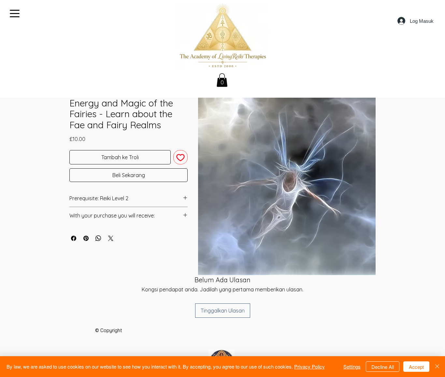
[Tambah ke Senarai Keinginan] (180, 157)
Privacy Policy (309, 366)
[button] (222, 80)
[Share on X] (111, 238)
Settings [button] (352, 366)
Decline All (382, 366)
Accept (416, 366)
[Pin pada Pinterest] (86, 238)
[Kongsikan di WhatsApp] (98, 238)
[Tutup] (437, 366)
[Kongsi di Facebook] (74, 238)
